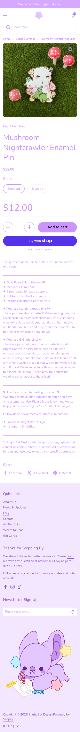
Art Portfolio (11, 524)
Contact (8, 519)
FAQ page (61, 561)
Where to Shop (13, 530)
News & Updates (14, 507)
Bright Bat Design (41, 714)
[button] (73, 15)
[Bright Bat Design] (39, 15)
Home (6, 39)
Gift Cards (10, 536)
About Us (9, 502)
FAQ (6, 513)
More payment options (40, 249)
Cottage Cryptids (25, 39)
